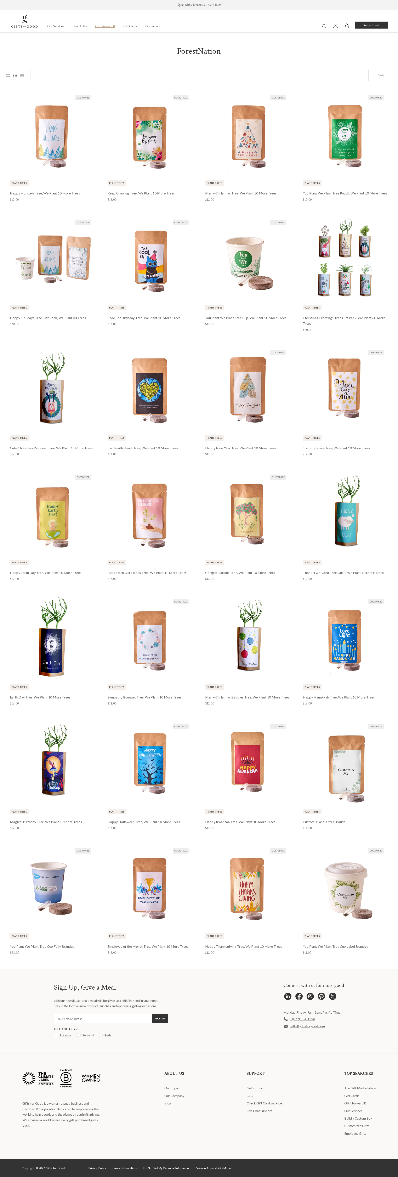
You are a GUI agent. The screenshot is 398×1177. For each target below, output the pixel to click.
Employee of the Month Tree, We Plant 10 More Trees (148, 946)
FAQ (250, 1096)
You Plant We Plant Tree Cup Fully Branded (42, 946)
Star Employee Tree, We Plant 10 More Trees (336, 448)
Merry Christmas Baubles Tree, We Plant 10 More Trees (247, 697)
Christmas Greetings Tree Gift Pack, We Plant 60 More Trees (344, 320)
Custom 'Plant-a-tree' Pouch (324, 822)
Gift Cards (130, 26)
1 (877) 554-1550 (302, 1019)
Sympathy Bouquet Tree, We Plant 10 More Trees (145, 697)
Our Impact (152, 26)
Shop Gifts (80, 26)
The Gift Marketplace (360, 1088)
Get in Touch (371, 25)
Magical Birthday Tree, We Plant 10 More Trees (46, 822)
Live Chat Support (259, 1111)
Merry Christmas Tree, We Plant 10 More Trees (241, 193)
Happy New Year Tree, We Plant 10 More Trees (240, 448)
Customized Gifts (356, 1126)
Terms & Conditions (125, 1168)
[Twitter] (332, 997)
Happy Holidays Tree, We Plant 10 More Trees (45, 193)
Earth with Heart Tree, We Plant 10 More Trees (143, 448)
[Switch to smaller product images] (15, 75)
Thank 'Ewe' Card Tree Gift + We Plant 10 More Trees (343, 573)
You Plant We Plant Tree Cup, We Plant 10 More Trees (245, 318)
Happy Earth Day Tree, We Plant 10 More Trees (45, 573)
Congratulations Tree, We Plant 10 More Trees (240, 573)
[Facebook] (299, 997)
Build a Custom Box (358, 1118)
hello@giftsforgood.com (307, 1026)
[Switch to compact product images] (22, 75)
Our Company (174, 1096)
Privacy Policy (97, 1168)
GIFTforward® (105, 26)
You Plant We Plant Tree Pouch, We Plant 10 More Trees (345, 193)
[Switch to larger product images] (8, 75)
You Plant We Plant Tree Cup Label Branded (335, 946)
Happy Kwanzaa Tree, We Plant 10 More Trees (240, 822)
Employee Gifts (355, 1133)
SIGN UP (160, 1018)
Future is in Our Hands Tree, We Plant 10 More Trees (147, 573)
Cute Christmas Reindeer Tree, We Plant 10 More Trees (51, 448)
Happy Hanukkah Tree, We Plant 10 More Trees (339, 697)
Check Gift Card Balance (264, 1103)
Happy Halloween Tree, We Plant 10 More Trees (144, 822)
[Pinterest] (321, 997)
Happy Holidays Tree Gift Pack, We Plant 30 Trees (48, 318)
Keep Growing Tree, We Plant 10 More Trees (141, 193)
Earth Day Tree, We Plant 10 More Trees (40, 697)
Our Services (55, 26)
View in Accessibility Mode (213, 1168)
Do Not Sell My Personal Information (167, 1168)
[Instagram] (310, 997)
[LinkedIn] (287, 997)
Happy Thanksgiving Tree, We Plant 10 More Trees (243, 946)
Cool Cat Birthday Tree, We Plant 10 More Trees (144, 318)
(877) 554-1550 (211, 5)
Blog (167, 1103)
